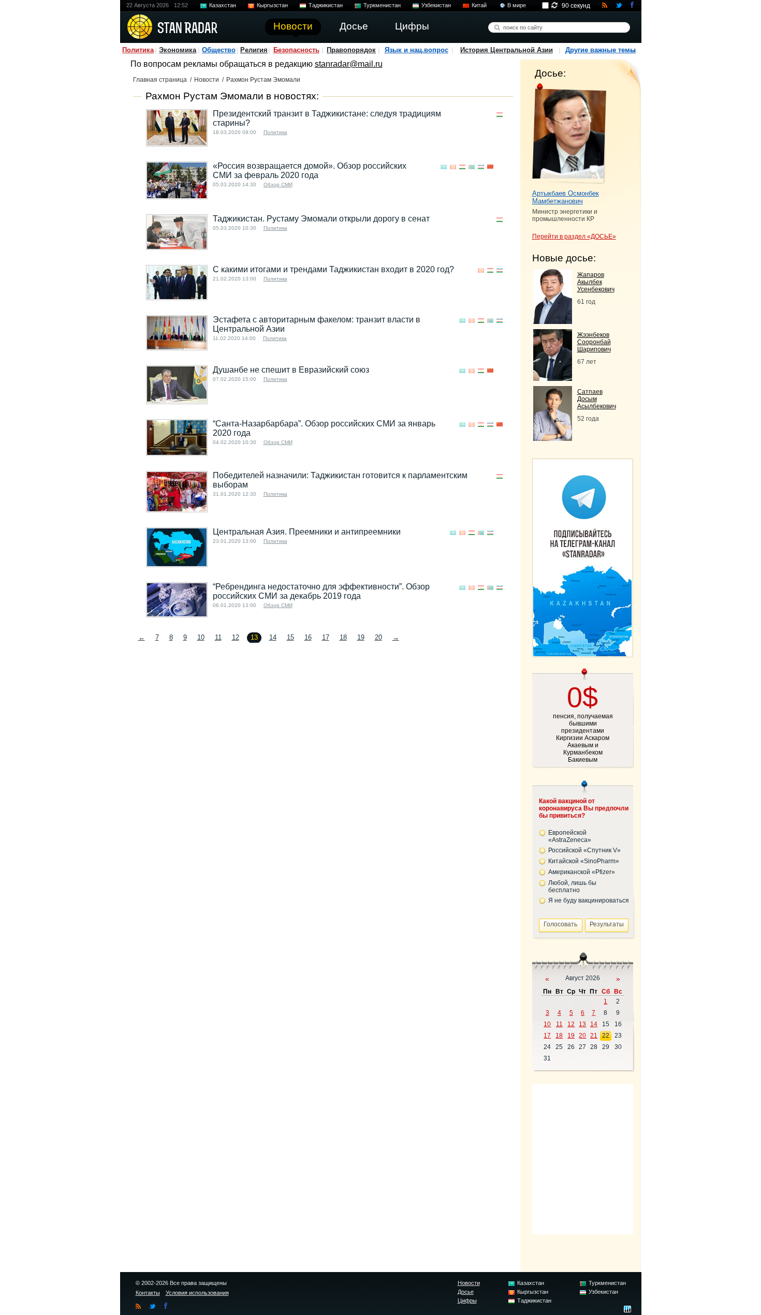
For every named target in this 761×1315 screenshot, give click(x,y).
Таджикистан (326, 5)
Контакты (148, 1293)
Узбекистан (436, 5)
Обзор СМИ (278, 184)
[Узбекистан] (481, 167)
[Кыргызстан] (453, 167)
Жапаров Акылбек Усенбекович (595, 282)
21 (593, 1035)
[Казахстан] (444, 167)
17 (325, 637)
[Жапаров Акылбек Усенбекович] (552, 321)
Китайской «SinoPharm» (583, 861)
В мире (516, 5)
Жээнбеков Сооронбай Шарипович (594, 342)
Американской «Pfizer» (581, 872)
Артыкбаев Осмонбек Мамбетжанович (565, 197)
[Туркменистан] (472, 167)
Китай (479, 5)
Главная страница (160, 79)
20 (378, 637)
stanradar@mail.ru (349, 64)
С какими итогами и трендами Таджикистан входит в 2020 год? (333, 269)
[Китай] (490, 167)
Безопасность (296, 50)
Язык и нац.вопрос (416, 50)
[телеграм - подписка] (582, 653)
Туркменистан (382, 5)
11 (218, 637)
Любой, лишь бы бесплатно (572, 886)
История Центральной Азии (506, 50)
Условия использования (197, 1293)
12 (235, 637)
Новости (206, 79)
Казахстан (222, 5)
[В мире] (499, 167)
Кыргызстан (272, 5)
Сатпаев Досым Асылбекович (596, 399)
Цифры (467, 1300)
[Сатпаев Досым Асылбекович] (552, 438)
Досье (466, 1292)
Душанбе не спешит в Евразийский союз (291, 369)
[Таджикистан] (499, 114)
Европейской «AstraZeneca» (569, 836)
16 (308, 637)
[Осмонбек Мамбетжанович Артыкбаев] (569, 133)
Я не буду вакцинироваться (588, 900)
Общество (219, 50)
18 (343, 637)
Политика (138, 50)
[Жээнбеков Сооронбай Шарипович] (552, 378)
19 (360, 637)
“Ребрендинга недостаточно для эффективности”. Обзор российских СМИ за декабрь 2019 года (321, 591)
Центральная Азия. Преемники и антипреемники (307, 531)
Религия (254, 50)
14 (272, 637)
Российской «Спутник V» (584, 850)
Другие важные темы (600, 50)
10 (200, 637)
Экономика (177, 50)
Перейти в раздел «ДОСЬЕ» (574, 236)
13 (582, 1024)
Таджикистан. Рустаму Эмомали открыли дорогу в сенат (321, 218)
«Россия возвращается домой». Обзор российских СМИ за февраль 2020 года (309, 170)
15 (290, 637)
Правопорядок (351, 50)
